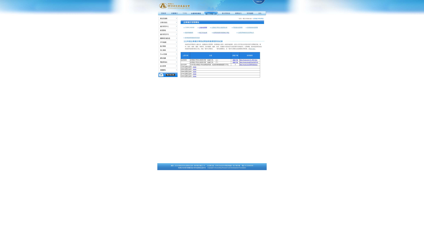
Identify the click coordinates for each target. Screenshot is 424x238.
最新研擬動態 (189, 32)
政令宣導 (163, 66)
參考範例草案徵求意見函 (192, 37)
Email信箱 (163, 54)
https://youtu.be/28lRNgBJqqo (248, 64)
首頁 (240, 18)
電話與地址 (163, 62)
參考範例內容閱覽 (252, 27)
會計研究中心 (164, 26)
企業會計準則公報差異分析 (219, 27)
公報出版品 (163, 22)
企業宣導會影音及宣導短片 (246, 32)
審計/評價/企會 (247, 18)
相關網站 (163, 70)
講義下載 (235, 60)
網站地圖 (163, 58)
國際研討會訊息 (165, 38)
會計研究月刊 (164, 34)
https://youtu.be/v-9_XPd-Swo (248, 60)
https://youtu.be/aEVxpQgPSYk (249, 62)
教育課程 (163, 30)
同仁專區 (163, 50)
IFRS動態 (163, 42)
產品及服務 (163, 18)
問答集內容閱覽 (237, 27)
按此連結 (252, 49)
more (194, 67)
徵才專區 (163, 46)
